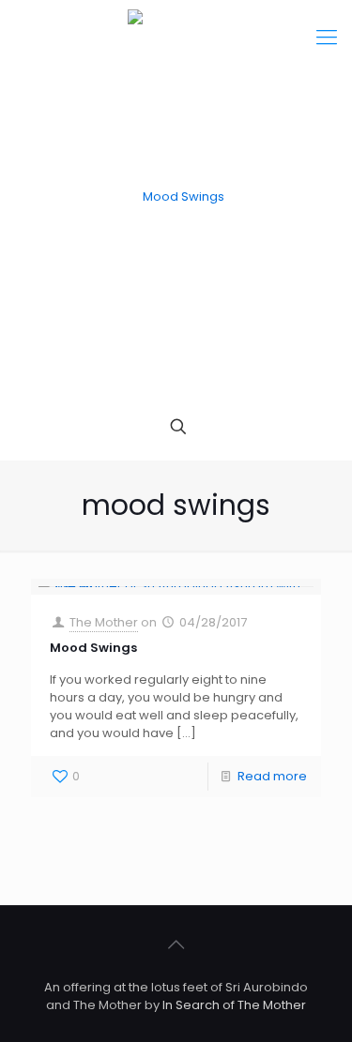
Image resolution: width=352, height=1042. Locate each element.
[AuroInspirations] (176, 197)
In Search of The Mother (234, 1005)
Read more (272, 776)
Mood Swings (93, 648)
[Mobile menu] (327, 37)
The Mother (103, 622)
